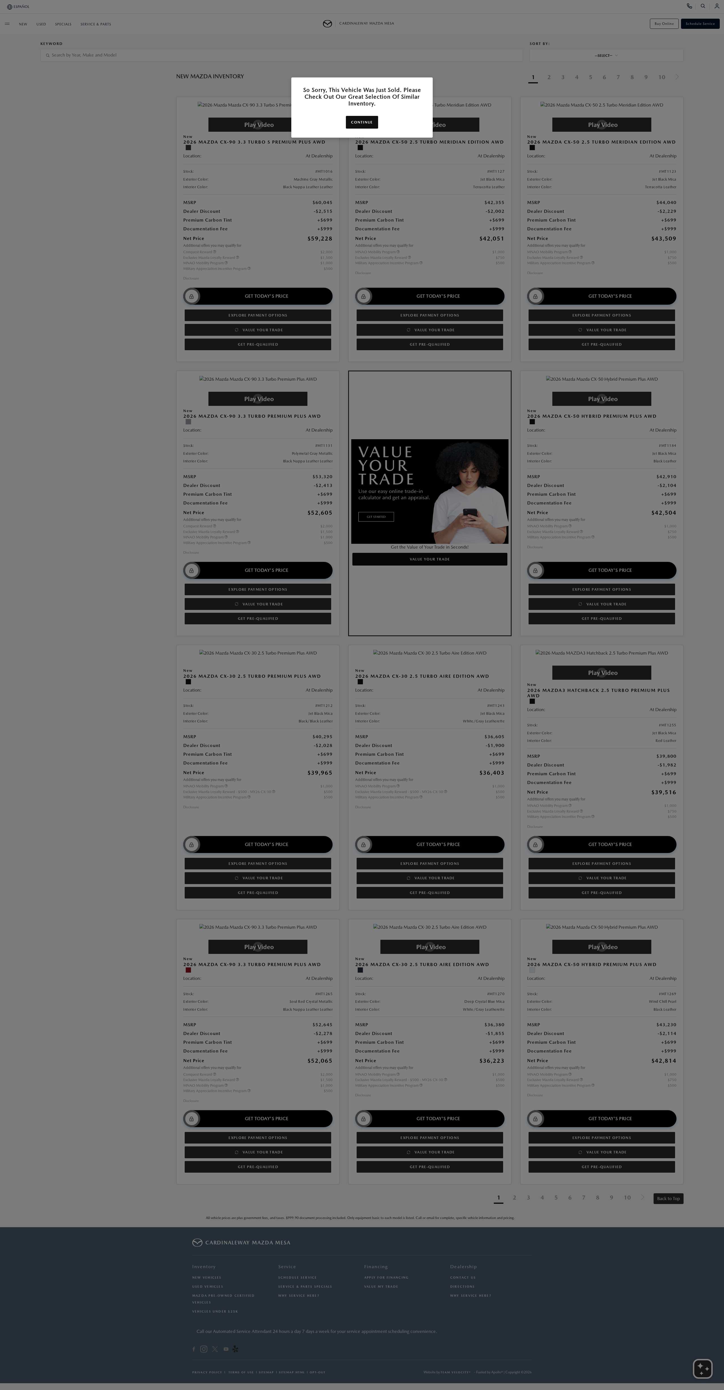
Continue (362, 122)
